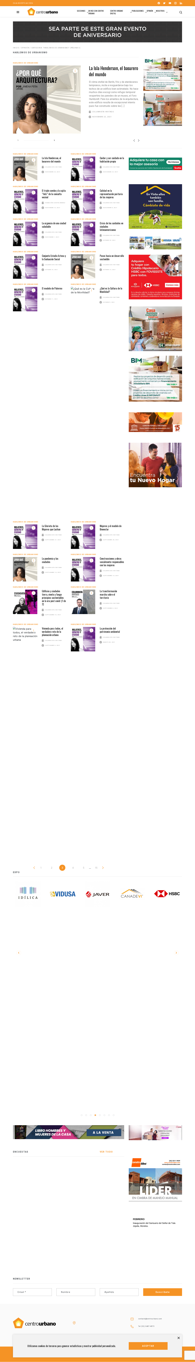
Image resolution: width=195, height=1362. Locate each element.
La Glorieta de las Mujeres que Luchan (51, 527)
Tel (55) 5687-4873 (146, 1326)
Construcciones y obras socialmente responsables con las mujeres (112, 562)
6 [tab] (104, 1115)
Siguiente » (103, 867)
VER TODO (106, 1152)
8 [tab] (113, 1115)
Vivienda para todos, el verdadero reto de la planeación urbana (52, 632)
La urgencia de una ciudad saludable (54, 224)
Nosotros (160, 10)
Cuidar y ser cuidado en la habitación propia (112, 159)
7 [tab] (108, 1115)
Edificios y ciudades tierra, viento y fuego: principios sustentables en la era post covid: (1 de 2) (54, 597)
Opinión (150, 10)
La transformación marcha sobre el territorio (108, 594)
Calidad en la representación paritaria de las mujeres (111, 194)
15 (96, 867)
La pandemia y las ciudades (50, 560)
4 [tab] (95, 1115)
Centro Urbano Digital (116, 12)
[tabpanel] (22, 894)
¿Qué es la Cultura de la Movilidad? (111, 290)
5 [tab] (99, 1115)
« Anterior (34, 867)
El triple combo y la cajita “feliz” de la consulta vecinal (54, 194)
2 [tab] (86, 1115)
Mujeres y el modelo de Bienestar (110, 527)
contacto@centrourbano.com (150, 1319)
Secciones (81, 10)
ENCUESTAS (20, 1152)
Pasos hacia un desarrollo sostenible (112, 257)
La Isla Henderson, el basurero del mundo (113, 71)
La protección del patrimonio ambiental (110, 630)
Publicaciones (138, 10)
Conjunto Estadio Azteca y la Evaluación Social (54, 257)
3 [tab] (90, 1115)
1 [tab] (81, 1115)
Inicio (16, 48)
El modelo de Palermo (52, 288)
